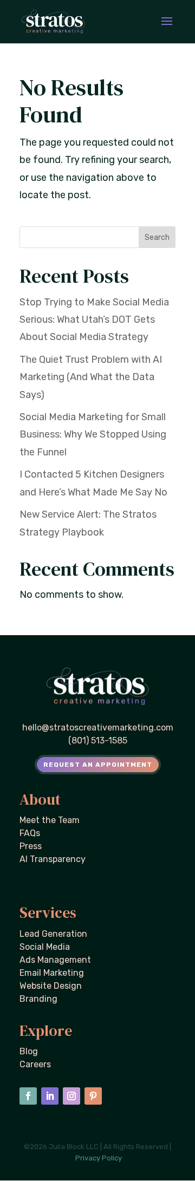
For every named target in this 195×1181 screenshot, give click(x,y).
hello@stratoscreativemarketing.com (97, 727)
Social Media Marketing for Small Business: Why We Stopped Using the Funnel (93, 434)
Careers (35, 1064)
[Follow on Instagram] (71, 1096)
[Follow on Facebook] (28, 1096)
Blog (29, 1051)
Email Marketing (52, 973)
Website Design (51, 986)
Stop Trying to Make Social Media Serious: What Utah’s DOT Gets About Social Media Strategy (94, 319)
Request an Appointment (97, 764)
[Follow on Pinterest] (93, 1096)
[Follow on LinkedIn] (49, 1096)
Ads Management (55, 960)
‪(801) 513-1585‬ (97, 740)
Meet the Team (50, 820)
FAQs (30, 833)
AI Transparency (53, 859)
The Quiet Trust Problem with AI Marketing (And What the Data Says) (91, 377)
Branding (38, 999)
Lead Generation (53, 934)
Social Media (45, 947)
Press (31, 846)
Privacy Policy (98, 1158)
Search (157, 237)
